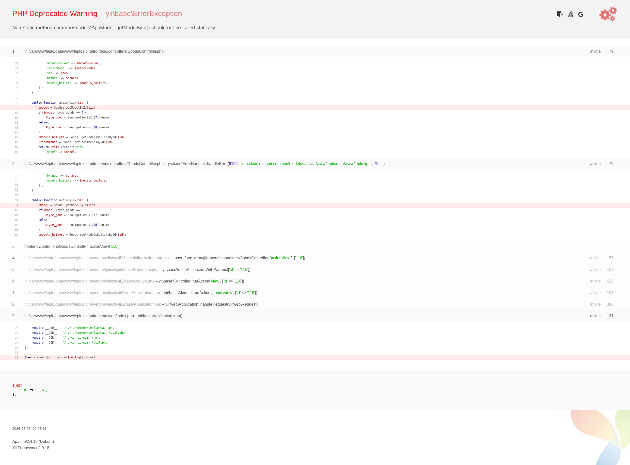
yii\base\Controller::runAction (184, 281)
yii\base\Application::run (159, 316)
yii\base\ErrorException (144, 13)
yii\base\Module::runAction (187, 293)
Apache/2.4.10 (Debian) (33, 441)
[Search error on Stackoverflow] (570, 14)
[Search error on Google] (580, 14)
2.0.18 (43, 448)
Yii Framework (24, 448)
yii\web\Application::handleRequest (196, 304)
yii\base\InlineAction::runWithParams (195, 269)
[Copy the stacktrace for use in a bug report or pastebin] (560, 14)
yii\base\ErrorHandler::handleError (198, 164)
